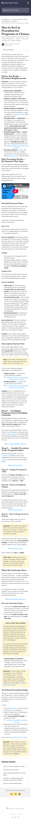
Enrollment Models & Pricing (19, 19)
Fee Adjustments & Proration (9, 21)
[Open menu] (28, 3)
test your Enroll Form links (18, 737)
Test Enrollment (15, 156)
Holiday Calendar (19, 114)
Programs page (6, 455)
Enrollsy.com (12, 814)
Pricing (20, 814)
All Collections (5, 19)
